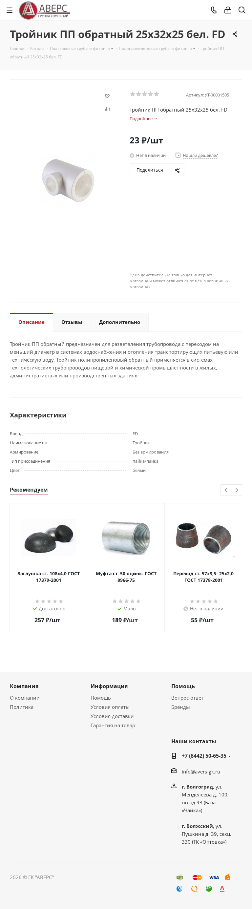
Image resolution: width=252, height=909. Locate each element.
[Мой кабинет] (227, 10)
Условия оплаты (110, 707)
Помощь (101, 697)
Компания (24, 686)
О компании (25, 697)
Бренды (180, 707)
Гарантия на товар (113, 725)
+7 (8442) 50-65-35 (204, 755)
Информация (109, 686)
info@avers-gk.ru (201, 771)
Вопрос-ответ (187, 697)
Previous (226, 490)
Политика (21, 707)
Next (236, 490)
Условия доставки (112, 716)
